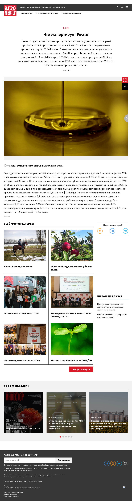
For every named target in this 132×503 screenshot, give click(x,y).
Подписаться (64, 460)
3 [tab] (66, 437)
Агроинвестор (26, 13)
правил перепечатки (55, 468)
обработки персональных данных (54, 465)
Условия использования (11, 496)
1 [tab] (60, 437)
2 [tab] (63, 437)
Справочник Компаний (71, 13)
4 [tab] (69, 437)
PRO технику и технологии (47, 13)
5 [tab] (71, 437)
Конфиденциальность (10, 494)
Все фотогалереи (81, 369)
